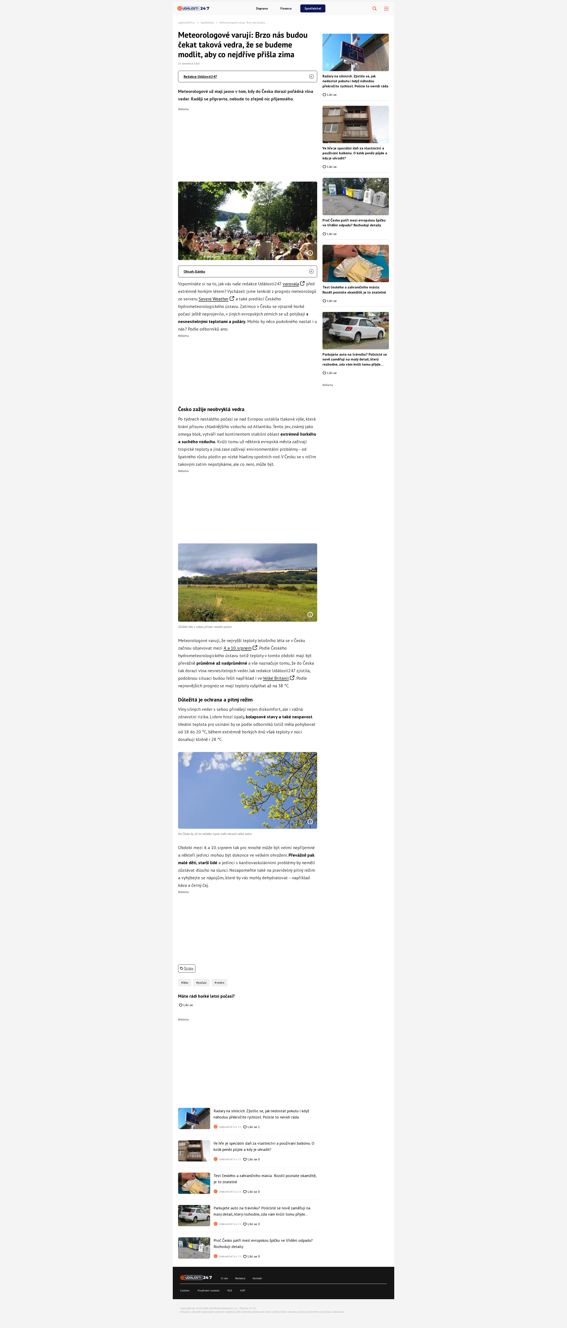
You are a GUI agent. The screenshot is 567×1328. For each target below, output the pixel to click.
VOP (242, 1290)
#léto (184, 983)
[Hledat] (374, 8)
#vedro (219, 983)
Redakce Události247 (200, 76)
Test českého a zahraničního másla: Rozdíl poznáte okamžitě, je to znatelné (265, 1178)
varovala (291, 284)
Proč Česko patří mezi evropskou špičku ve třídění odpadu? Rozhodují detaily (263, 1243)
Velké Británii (276, 678)
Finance (286, 8)
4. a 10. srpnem (237, 648)
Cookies (185, 1290)
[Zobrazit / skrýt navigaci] (386, 8)
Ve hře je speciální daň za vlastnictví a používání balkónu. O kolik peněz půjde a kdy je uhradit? (264, 1146)
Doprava (262, 8)
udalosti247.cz (186, 22)
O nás (224, 1278)
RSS (229, 1290)
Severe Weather (214, 299)
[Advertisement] (247, 142)
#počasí (201, 983)
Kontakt (257, 1278)
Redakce (240, 1278)
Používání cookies (208, 1290)
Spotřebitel (313, 8)
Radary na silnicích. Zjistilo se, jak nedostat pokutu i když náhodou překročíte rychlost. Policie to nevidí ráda (261, 1114)
